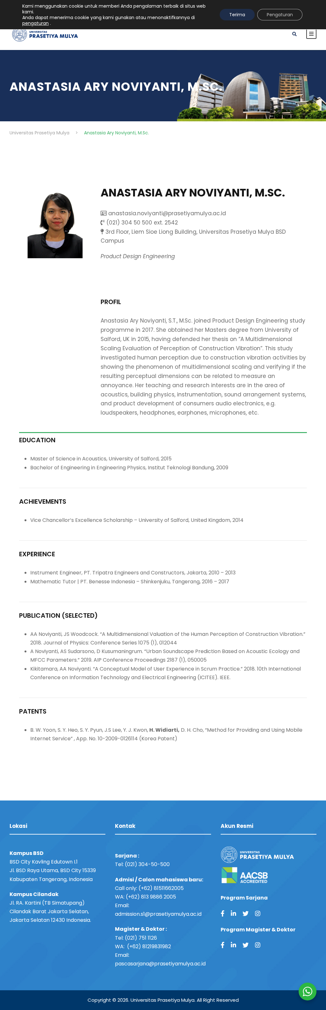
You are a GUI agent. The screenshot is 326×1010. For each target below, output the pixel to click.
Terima (237, 14)
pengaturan (35, 23)
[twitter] (246, 913)
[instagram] (257, 913)
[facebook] (222, 913)
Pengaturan (280, 14)
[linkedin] (233, 913)
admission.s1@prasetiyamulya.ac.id (158, 914)
